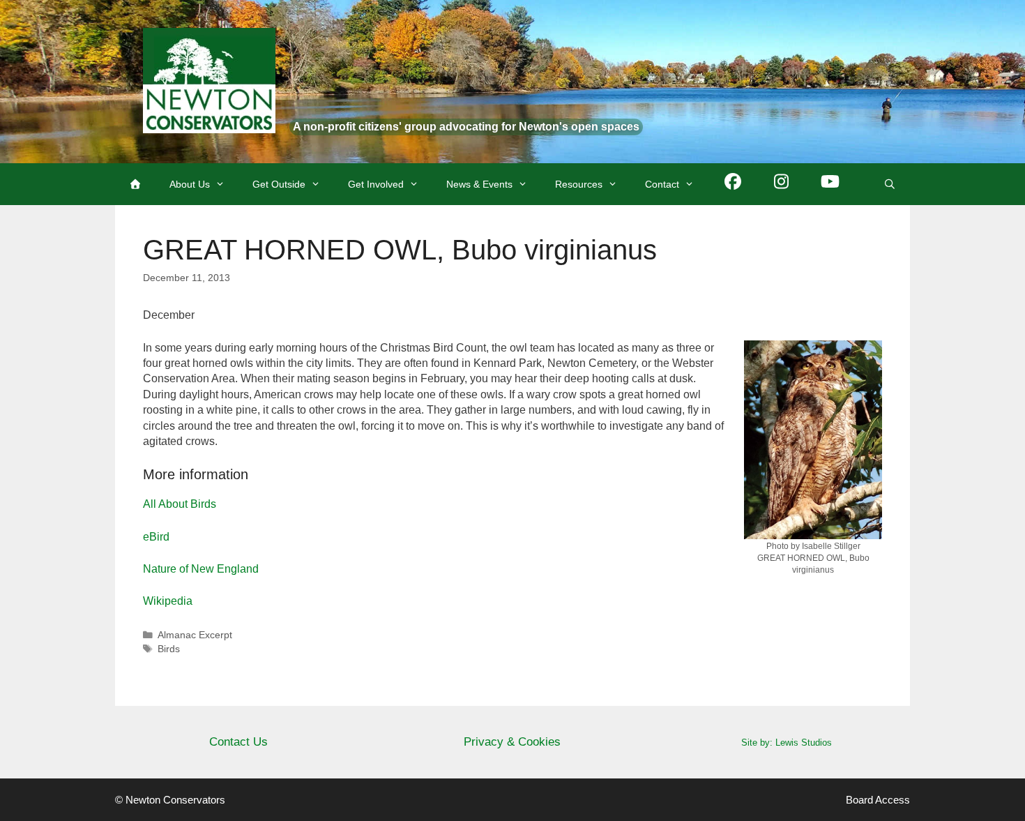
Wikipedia (167, 601)
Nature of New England (201, 569)
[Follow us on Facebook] (732, 184)
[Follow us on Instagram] (781, 184)
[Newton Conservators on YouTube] (830, 184)
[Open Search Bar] (890, 184)
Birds (169, 649)
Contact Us (238, 741)
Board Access (878, 800)
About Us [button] (189, 184)
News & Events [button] (479, 184)
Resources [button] (578, 184)
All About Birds (179, 504)
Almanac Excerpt (195, 635)
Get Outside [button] (278, 184)
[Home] (135, 184)
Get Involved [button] (376, 184)
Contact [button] (662, 184)
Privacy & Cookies (512, 741)
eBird (156, 537)
